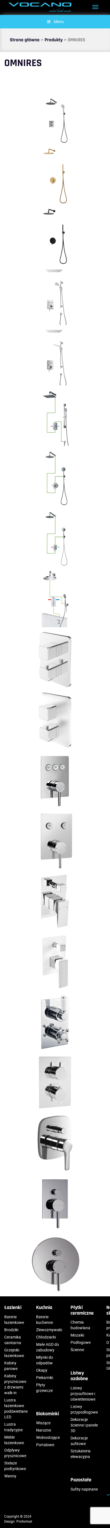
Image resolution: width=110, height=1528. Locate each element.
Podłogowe (81, 1342)
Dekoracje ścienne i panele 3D (84, 1425)
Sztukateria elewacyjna (81, 1453)
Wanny (10, 1476)
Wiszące (43, 1422)
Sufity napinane (84, 1489)
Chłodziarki (46, 1337)
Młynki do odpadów (44, 1360)
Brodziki (11, 1329)
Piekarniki (44, 1377)
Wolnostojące (48, 1437)
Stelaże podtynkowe (15, 1465)
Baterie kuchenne (44, 1319)
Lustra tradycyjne (13, 1426)
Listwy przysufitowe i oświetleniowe (83, 1393)
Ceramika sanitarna (12, 1339)
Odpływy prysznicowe (15, 1452)
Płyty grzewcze (44, 1387)
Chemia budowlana (80, 1324)
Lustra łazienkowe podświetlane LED (16, 1408)
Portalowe (45, 1444)
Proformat (24, 1521)
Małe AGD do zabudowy (47, 1347)
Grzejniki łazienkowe (14, 1352)
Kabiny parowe (10, 1365)
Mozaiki (77, 1335)
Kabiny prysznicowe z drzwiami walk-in (15, 1384)
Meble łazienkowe (14, 1439)
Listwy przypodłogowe (84, 1409)
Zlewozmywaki (49, 1329)
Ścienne (77, 1349)
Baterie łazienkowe (14, 1319)
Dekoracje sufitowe (79, 1440)
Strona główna (24, 40)
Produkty (54, 40)
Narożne (43, 1430)
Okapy (41, 1370)
